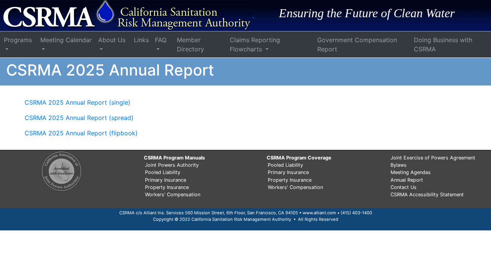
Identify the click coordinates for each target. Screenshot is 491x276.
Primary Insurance (165, 180)
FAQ (160, 40)
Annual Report (406, 180)
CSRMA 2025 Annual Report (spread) (79, 118)
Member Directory (190, 44)
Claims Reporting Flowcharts (255, 44)
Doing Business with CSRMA (443, 44)
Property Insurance (167, 187)
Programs (18, 40)
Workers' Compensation (172, 194)
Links (141, 40)
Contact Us (403, 187)
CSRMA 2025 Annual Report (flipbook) (81, 133)
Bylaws (398, 165)
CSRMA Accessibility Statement (427, 194)
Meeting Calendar (66, 40)
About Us (111, 40)
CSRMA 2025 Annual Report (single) (77, 102)
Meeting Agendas (410, 172)
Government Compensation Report (357, 44)
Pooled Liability (162, 172)
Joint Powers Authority (172, 165)
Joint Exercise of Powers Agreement (432, 158)
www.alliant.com (319, 212)
